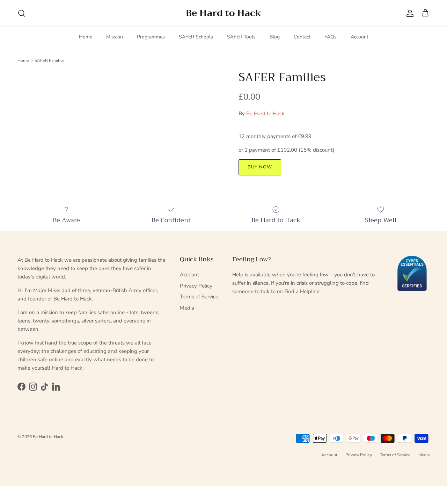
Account (359, 37)
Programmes (151, 37)
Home (85, 37)
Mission (114, 37)
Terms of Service (199, 296)
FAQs (330, 37)
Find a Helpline (302, 291)
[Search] (21, 13)
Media (187, 307)
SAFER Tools (241, 37)
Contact (302, 37)
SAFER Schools (196, 37)
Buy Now (260, 167)
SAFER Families (50, 60)
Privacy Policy (196, 285)
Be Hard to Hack (265, 113)
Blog (275, 37)
